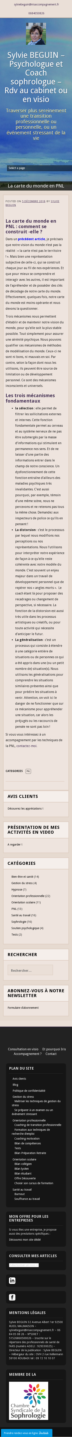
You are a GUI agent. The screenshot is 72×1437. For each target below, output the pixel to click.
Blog (15, 1084)
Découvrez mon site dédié (25, 1239)
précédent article (31, 239)
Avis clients (19, 1078)
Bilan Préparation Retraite (30, 1153)
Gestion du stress (22, 883)
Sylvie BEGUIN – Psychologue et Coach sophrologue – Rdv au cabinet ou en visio (36, 77)
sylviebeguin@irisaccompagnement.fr (36, 4)
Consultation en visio (23, 1049)
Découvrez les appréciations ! (25, 808)
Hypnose (16, 889)
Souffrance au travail (27, 1198)
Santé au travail (20, 915)
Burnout (19, 1194)
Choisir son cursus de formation (33, 1183)
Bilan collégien (23, 1163)
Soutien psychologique (25, 928)
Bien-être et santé (22, 876)
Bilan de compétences (27, 1143)
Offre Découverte (25, 1178)
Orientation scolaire (23, 902)
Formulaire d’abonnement (23, 1007)
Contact (51, 1054)
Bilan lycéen (21, 1168)
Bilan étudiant (22, 1173)
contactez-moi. (26, 746)
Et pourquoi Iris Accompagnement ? (40, 1051)
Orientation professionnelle (27, 896)
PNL (28, 771)
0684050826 (36, 13)
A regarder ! (15, 844)
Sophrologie (18, 921)
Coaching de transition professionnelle (37, 1124)
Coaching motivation (27, 1138)
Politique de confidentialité (29, 1090)
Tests (14, 934)
